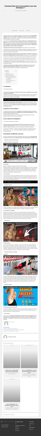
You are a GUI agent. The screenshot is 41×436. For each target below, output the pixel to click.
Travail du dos (9, 79)
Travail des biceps (9, 78)
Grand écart (17, 430)
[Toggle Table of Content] (15, 71)
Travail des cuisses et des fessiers (11, 77)
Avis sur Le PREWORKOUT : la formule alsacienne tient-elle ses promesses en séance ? (29, 371)
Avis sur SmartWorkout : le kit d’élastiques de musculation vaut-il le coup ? (12, 405)
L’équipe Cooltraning (4, 426)
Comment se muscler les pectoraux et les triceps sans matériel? (13, 329)
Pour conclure (9, 82)
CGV (30, 425)
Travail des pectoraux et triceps (11, 80)
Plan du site (31, 429)
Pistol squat (17, 428)
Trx (15, 423)
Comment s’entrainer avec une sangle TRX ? (10, 328)
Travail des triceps (9, 81)
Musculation (28, 30)
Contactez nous (31, 423)
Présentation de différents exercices (10, 76)
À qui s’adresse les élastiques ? (9, 75)
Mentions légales (32, 427)
